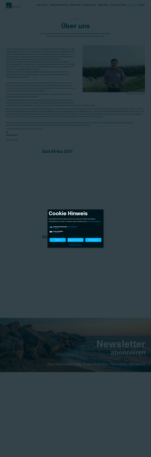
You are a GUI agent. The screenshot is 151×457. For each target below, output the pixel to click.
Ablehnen (57, 240)
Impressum (79, 245)
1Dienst (56, 228)
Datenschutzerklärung (93, 221)
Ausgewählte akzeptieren (75, 240)
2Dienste (56, 232)
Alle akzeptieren (93, 240)
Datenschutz (72, 245)
